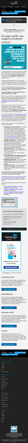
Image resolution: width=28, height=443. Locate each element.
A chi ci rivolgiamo (4, 378)
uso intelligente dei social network (11, 100)
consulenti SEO (11, 136)
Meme (2, 421)
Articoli (11, 11)
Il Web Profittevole (6, 272)
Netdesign (4, 11)
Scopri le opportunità (9, 307)
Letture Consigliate (4, 394)
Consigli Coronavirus (5, 406)
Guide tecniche (4, 396)
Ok (14, 25)
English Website (4, 384)
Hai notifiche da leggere (14, 229)
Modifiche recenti (4, 400)
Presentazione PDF (4, 382)
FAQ (2, 369)
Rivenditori (3, 380)
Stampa (4, 42)
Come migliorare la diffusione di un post (13, 186)
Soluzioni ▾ (11, 6)
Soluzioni (3, 363)
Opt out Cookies (13, 21)
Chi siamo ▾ (4, 6)
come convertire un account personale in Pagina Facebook (13, 177)
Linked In (3, 415)
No (11, 204)
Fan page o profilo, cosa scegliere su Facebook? (13, 12)
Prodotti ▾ (17, 6)
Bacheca (2, 402)
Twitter (9, 30)
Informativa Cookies (17, 19)
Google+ (2, 419)
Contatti (23, 6)
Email (8, 42)
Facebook (5, 30)
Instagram (3, 417)
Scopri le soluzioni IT (9, 326)
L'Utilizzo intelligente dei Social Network (13, 189)
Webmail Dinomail (4, 371)
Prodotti (2, 365)
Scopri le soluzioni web (9, 289)
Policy (2, 389)
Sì (5, 204)
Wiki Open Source (4, 404)
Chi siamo (3, 376)
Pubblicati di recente (5, 398)
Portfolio (2, 367)
